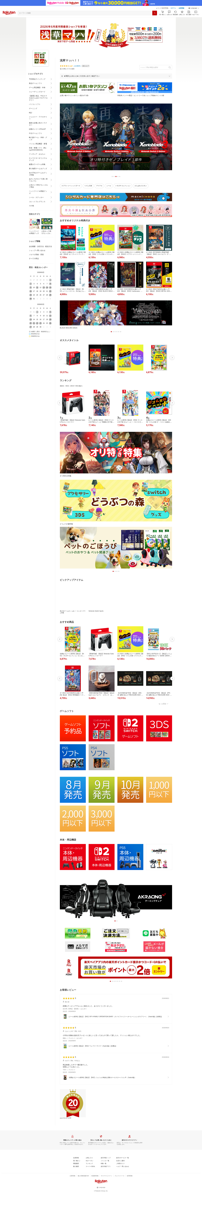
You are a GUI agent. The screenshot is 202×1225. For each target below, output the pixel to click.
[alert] (116, 76)
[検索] (154, 13)
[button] (193, 8)
